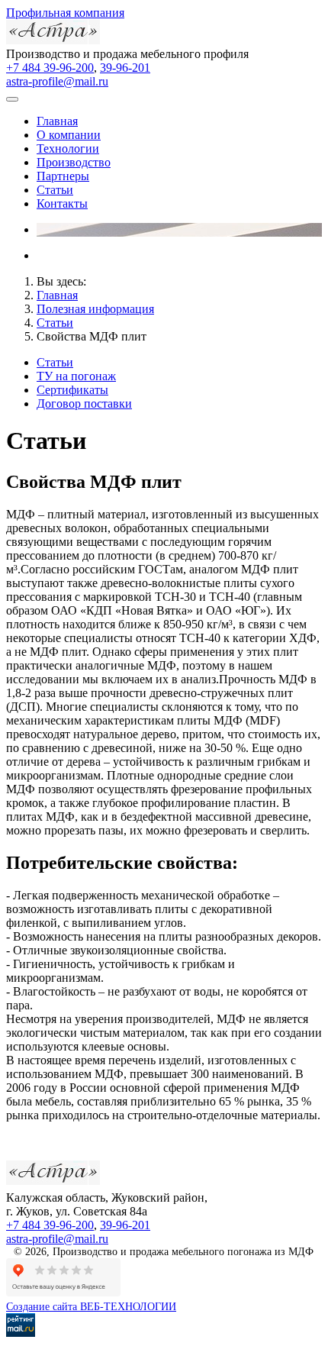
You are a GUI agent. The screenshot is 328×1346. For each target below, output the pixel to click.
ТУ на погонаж (76, 376)
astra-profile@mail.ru (57, 81)
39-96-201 (125, 67)
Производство (74, 162)
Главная (57, 121)
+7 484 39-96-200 (50, 67)
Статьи (55, 189)
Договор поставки (84, 403)
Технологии (68, 148)
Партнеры (63, 175)
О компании (69, 134)
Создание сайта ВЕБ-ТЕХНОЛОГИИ (91, 1306)
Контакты (62, 203)
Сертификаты (72, 389)
